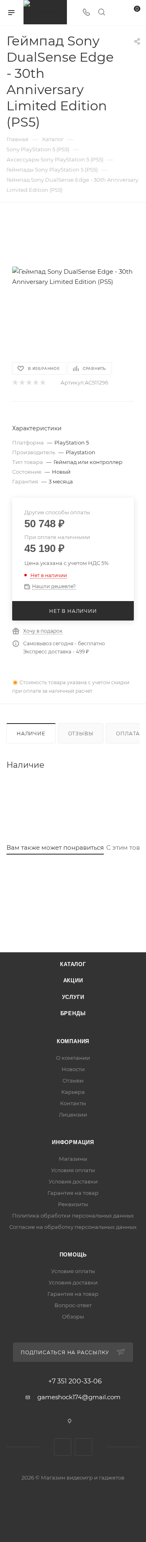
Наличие (31, 733)
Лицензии (73, 1114)
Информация (73, 1142)
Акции (73, 980)
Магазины (73, 1158)
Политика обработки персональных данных (73, 1215)
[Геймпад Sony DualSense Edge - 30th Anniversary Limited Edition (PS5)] (73, 276)
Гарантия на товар (73, 1193)
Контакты (73, 1103)
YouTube (83, 1447)
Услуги (73, 997)
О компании (73, 1057)
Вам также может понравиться (55, 847)
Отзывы (81, 733)
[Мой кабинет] (116, 13)
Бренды (73, 1013)
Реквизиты (73, 1204)
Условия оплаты (73, 1170)
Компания (73, 1041)
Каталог (73, 964)
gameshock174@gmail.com (78, 1397)
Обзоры (73, 1316)
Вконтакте (62, 1447)
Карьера (73, 1092)
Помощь (73, 1255)
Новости (73, 1069)
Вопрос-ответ (73, 1305)
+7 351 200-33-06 (75, 1381)
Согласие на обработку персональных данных (73, 1227)
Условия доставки (73, 1181)
